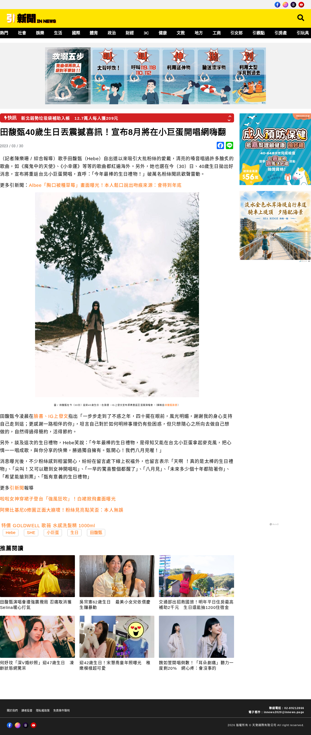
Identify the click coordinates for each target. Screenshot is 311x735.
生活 (58, 33)
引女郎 (236, 33)
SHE (31, 532)
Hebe (10, 532)
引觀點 (258, 33)
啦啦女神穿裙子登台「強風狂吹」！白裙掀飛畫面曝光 (58, 498)
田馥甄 (96, 532)
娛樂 (40, 33)
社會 (22, 33)
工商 (217, 33)
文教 (181, 33)
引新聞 (17, 488)
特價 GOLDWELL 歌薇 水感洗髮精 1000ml (48, 525)
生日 (74, 532)
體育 (94, 33)
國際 (76, 33)
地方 (199, 33)
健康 (163, 33)
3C (146, 33)
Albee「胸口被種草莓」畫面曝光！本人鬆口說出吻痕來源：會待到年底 (105, 185)
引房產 (281, 33)
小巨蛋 (53, 532)
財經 (130, 33)
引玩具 (303, 33)
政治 (112, 33)
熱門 (4, 33)
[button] (230, 115)
